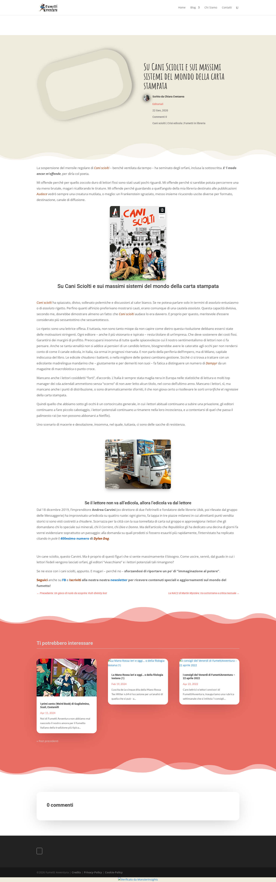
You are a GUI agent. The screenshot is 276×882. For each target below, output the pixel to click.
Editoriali (157, 104)
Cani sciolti (159, 123)
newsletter (118, 580)
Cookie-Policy (114, 872)
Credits (76, 872)
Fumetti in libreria (194, 123)
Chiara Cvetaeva (174, 96)
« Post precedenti (47, 741)
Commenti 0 (159, 116)
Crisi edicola (174, 123)
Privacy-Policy (93, 872)
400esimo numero (74, 538)
